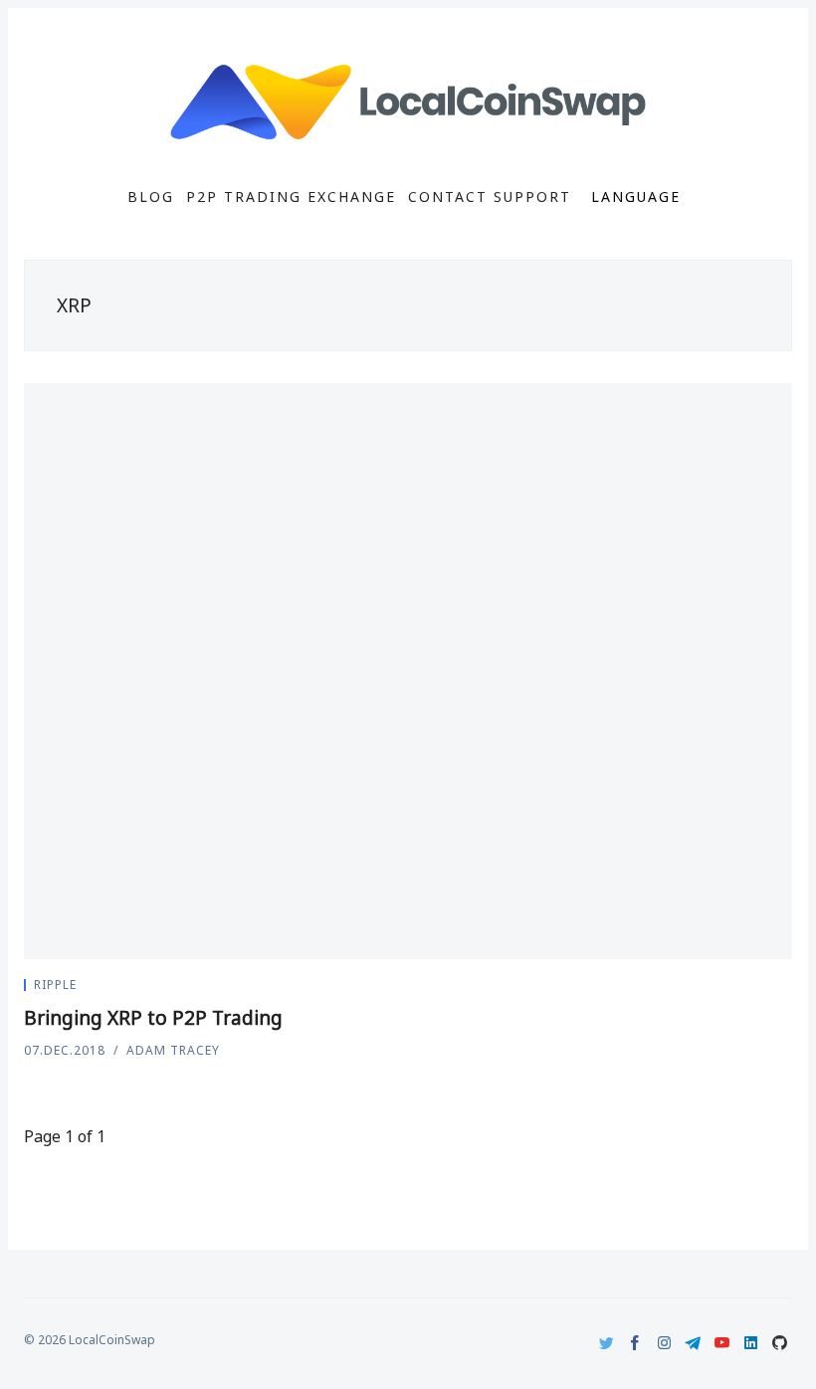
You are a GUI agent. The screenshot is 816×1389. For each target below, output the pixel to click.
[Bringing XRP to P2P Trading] (408, 671)
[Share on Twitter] (740, 989)
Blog (150, 197)
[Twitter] (606, 1342)
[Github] (779, 1342)
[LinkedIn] (750, 1342)
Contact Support (489, 197)
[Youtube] (722, 1342)
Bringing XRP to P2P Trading (153, 1018)
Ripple (55, 984)
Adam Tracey (173, 1050)
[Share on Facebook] (764, 989)
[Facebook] (635, 1342)
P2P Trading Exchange (291, 197)
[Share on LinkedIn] (786, 989)
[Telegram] (693, 1342)
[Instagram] (664, 1342)
